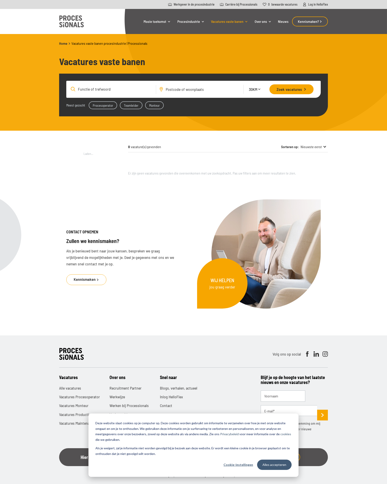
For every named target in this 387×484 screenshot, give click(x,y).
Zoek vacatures (289, 89)
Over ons (261, 21)
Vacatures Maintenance (77, 423)
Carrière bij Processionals (241, 4)
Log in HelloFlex (318, 4)
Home (63, 43)
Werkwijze (117, 396)
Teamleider (131, 105)
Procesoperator (103, 105)
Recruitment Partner (126, 388)
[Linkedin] (316, 354)
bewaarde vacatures (282, 4)
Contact (166, 405)
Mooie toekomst (155, 21)
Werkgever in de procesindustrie (194, 4)
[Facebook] (307, 354)
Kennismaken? (309, 21)
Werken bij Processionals (129, 405)
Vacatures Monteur (73, 405)
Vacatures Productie (75, 414)
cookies (285, 434)
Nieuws (283, 21)
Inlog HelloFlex (171, 396)
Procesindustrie (188, 21)
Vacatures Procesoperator (79, 396)
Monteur (154, 105)
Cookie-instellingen (238, 465)
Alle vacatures (70, 388)
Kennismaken (85, 279)
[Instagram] (325, 354)
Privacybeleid (229, 434)
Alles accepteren (274, 465)
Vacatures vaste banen (227, 21)
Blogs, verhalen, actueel (178, 388)
